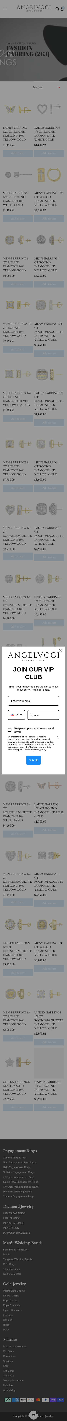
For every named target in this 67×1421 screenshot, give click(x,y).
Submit (33, 760)
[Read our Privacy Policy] (57, 737)
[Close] (60, 651)
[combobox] (16, 715)
